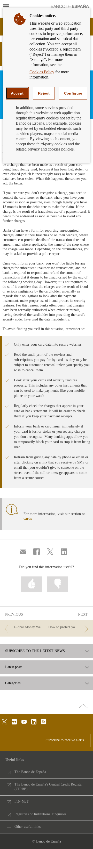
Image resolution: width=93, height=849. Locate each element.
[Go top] (83, 706)
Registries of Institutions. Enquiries (40, 814)
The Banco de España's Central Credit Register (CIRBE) (48, 786)
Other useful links (27, 827)
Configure (73, 93)
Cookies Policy (41, 72)
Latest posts (13, 667)
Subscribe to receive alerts (64, 740)
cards (28, 518)
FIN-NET (21, 801)
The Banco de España (30, 772)
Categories (12, 683)
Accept (17, 93)
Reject (44, 93)
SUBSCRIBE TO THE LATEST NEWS (35, 651)
